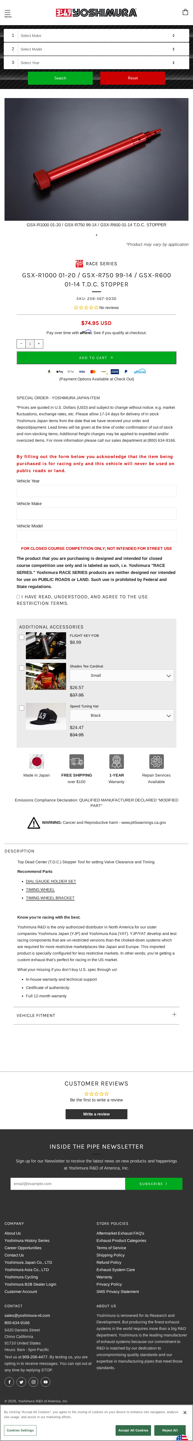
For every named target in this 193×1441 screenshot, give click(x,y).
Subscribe (151, 1184)
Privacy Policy (109, 1284)
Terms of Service (111, 1248)
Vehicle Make (29, 503)
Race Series (101, 263)
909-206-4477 (34, 1357)
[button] (86, 307)
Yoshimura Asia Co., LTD (27, 1270)
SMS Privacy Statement (117, 1291)
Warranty (104, 1277)
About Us (13, 1233)
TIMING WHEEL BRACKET (50, 898)
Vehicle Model (30, 526)
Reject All (169, 1430)
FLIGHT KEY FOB (84, 636)
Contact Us (14, 1255)
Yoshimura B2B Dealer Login (30, 1284)
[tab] (96, 235)
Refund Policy (108, 1262)
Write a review (96, 1114)
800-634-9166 (17, 1323)
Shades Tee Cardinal (86, 666)
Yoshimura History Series (27, 1240)
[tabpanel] (96, 163)
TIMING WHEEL (40, 889)
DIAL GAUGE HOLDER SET (51, 881)
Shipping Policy (110, 1255)
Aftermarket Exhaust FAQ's (120, 1233)
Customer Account (21, 1291)
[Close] (184, 1412)
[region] (96, 1423)
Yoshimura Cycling (21, 1277)
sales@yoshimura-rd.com (27, 1315)
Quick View (46, 658)
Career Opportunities (23, 1248)
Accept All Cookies (133, 1430)
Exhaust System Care (115, 1270)
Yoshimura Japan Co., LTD (28, 1262)
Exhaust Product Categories (121, 1240)
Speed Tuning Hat (84, 706)
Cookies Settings (20, 1430)
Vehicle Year (28, 481)
